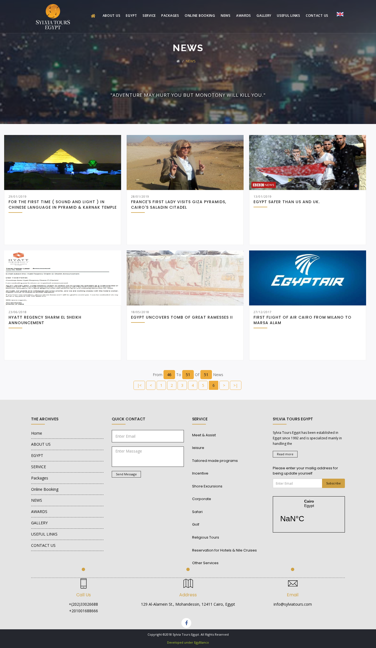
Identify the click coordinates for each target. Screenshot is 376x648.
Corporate (201, 498)
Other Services (205, 563)
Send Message (126, 474)
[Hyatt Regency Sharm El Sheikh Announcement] (62, 277)
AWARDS (243, 15)
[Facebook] (186, 623)
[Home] (94, 16)
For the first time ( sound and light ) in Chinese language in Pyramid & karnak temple (63, 204)
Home (36, 433)
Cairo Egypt (309, 514)
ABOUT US (112, 15)
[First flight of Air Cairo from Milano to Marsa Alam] (307, 277)
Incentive (200, 473)
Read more (285, 454)
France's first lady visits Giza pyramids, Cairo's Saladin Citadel (178, 204)
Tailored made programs (215, 460)
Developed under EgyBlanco (188, 642)
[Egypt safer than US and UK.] (307, 162)
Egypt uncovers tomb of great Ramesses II (182, 317)
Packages (170, 15)
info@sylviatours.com (293, 604)
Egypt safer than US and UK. (287, 202)
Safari (197, 511)
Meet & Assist (204, 435)
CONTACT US (317, 15)
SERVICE (149, 15)
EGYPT (131, 15)
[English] (340, 13)
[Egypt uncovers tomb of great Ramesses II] (185, 277)
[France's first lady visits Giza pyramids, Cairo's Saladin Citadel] (185, 162)
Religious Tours (205, 537)
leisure (198, 447)
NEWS (226, 15)
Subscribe (333, 483)
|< (139, 385)
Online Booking (200, 15)
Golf (195, 524)
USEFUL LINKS (288, 15)
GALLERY (264, 15)
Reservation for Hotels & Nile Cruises (224, 550)
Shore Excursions (207, 486)
